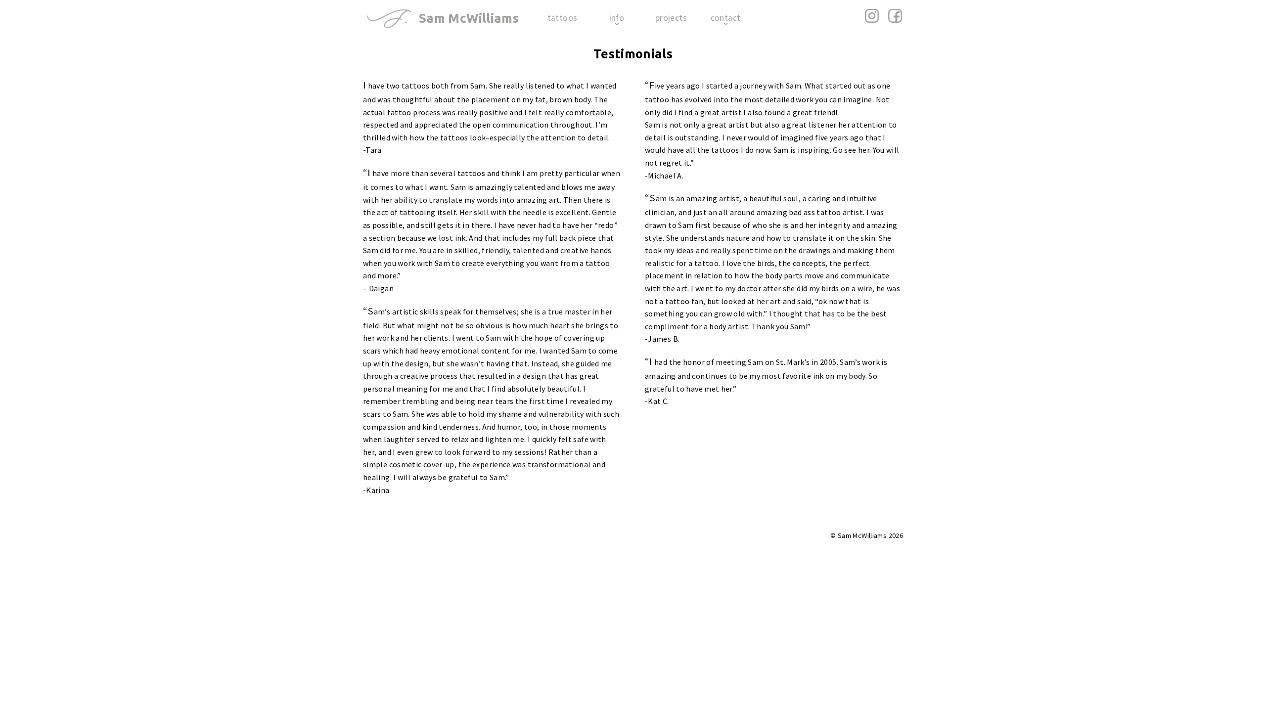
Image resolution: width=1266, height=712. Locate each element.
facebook (895, 15)
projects (671, 17)
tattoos (562, 17)
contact (726, 17)
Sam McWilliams (469, 18)
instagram (872, 15)
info (616, 17)
